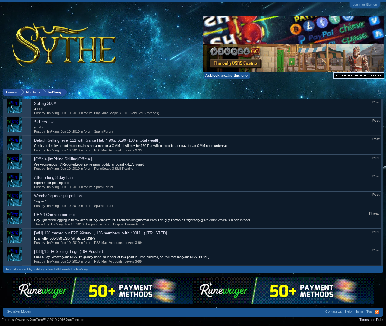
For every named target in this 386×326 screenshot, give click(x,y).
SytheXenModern (19, 311)
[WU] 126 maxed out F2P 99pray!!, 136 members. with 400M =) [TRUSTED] (100, 233)
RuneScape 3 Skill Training (113, 168)
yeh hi (38, 127)
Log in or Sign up (365, 4)
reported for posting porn (52, 183)
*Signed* (40, 201)
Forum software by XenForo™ (43, 319)
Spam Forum (103, 131)
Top (369, 311)
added (38, 109)
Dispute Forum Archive (130, 224)
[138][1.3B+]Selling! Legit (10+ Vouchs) (68, 251)
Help (348, 311)
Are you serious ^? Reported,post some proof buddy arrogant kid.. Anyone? (89, 164)
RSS (377, 312)
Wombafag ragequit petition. (58, 196)
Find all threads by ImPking (68, 269)
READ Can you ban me (54, 214)
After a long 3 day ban (53, 177)
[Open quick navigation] (379, 92)
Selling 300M (45, 103)
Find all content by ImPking (25, 269)
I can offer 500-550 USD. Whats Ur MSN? (64, 238)
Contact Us (333, 311)
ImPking (53, 113)
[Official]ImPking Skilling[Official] (63, 159)
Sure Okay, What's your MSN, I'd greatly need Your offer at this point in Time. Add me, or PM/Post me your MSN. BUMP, (121, 257)
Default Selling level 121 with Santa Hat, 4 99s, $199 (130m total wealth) (97, 140)
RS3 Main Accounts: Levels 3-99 (118, 150)
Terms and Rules (371, 319)
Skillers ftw (43, 122)
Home (359, 311)
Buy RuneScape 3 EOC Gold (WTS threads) (126, 113)
